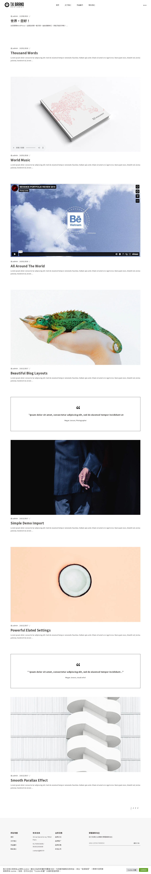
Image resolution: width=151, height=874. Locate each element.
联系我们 (13, 849)
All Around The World (28, 266)
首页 (12, 837)
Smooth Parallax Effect (29, 780)
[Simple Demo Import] (75, 477)
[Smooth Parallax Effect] (75, 734)
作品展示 (13, 845)
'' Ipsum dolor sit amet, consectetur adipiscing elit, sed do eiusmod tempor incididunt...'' (75, 671)
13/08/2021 (24, 16)
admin (15, 16)
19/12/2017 (24, 368)
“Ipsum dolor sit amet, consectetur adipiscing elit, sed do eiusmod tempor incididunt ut (75, 414)
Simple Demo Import (27, 523)
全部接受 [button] (143, 870)
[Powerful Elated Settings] (75, 584)
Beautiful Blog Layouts (29, 373)
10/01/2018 (24, 48)
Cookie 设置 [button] (132, 870)
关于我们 (13, 841)
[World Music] (75, 114)
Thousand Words (24, 53)
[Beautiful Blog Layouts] (75, 327)
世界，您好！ (20, 20)
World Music (20, 160)
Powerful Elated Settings (31, 630)
